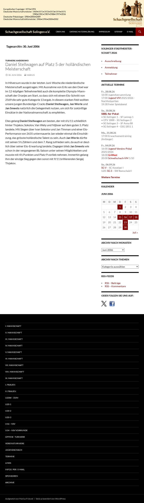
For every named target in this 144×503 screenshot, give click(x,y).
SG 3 (109, 170)
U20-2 (8, 410)
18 (136, 217)
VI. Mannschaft (14, 358)
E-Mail (130, 31)
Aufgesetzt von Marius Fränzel (19, 498)
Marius (31, 75)
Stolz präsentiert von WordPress (51, 498)
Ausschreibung (113, 61)
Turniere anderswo (17, 60)
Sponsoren (11, 476)
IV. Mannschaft (13, 345)
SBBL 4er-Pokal (110, 113)
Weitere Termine (110, 177)
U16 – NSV (10, 423)
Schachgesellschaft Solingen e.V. (27, 32)
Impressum (104, 31)
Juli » (135, 232)
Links (8, 463)
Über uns (60, 31)
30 (125, 227)
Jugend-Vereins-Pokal (120, 148)
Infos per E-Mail (15, 469)
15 (120, 217)
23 (125, 222)
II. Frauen (10, 391)
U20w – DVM (11, 397)
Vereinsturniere (14, 443)
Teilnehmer (111, 73)
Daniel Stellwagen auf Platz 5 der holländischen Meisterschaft (47, 67)
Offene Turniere (15, 437)
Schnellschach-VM (118, 158)
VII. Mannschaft (14, 365)
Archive (9, 482)
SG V (104, 167)
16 (125, 217)
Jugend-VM (114, 97)
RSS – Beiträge (112, 283)
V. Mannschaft (13, 352)
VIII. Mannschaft (14, 371)
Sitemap (118, 31)
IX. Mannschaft (14, 378)
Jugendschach (13, 450)
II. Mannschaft (13, 332)
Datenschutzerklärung (82, 31)
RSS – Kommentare (115, 286)
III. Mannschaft (14, 339)
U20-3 (8, 417)
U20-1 (8, 404)
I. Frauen (10, 384)
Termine (10, 456)
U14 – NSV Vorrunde (16, 430)
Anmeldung (111, 67)
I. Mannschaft (13, 326)
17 (130, 217)
